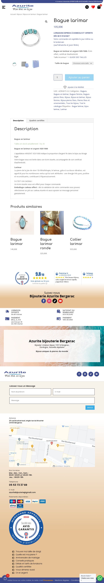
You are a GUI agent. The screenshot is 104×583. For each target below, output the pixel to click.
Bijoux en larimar (29, 14)
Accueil (13, 14)
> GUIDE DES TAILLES (77, 57)
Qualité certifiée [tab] (36, 120)
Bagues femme (76, 94)
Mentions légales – (63, 580)
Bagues (83, 91)
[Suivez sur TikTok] (55, 301)
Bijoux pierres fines (68, 100)
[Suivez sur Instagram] (49, 301)
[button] (46, 21)
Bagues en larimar (61, 94)
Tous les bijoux (72, 103)
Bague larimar (77, 106)
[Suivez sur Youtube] (60, 301)
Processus (48, 580)
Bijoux (19, 14)
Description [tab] (18, 120)
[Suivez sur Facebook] (43, 301)
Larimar (63, 109)
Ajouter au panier (79, 77)
